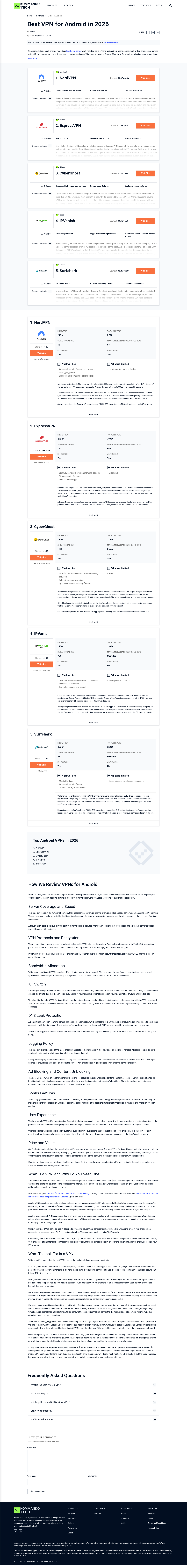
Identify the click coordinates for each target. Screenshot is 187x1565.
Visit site (145, 78)
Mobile (70, 1533)
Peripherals (72, 1528)
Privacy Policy (153, 1528)
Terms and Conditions (157, 1523)
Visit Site (145, 173)
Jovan (32, 32)
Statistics (125, 1518)
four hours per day (74, 51)
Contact (151, 1518)
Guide (123, 1523)
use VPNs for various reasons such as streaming (67, 1193)
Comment (31, 1447)
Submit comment (38, 1491)
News (123, 1514)
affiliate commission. (111, 43)
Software (40, 16)
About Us (151, 1514)
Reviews (98, 1514)
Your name (32, 1476)
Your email (92, 1476)
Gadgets (71, 1523)
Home (29, 16)
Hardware (72, 1518)
